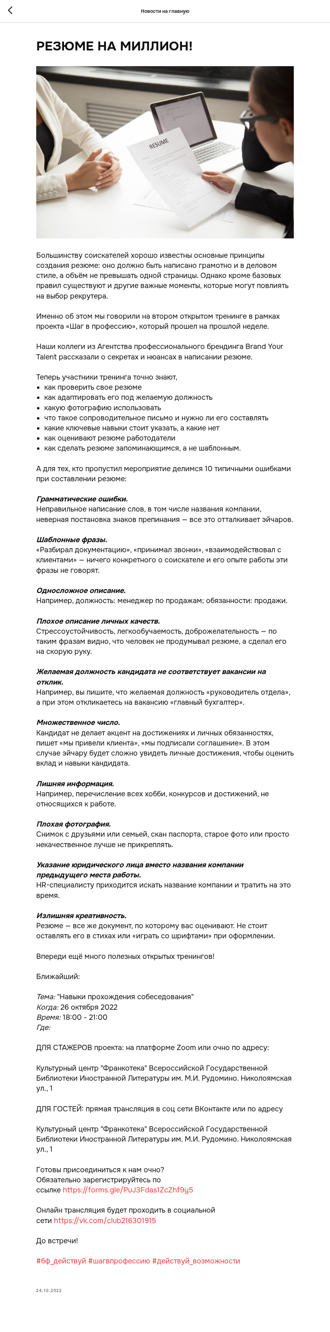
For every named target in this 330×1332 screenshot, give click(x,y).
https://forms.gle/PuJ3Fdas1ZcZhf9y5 (128, 1190)
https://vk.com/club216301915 (105, 1220)
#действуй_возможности (196, 1261)
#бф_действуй (61, 1261)
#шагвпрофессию (119, 1261)
